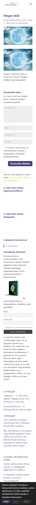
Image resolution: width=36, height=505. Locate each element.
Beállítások (26, 501)
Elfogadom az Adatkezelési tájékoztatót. (19, 327)
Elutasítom (16, 501)
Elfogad (6, 501)
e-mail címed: (8, 319)
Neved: (6, 312)
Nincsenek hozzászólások (17, 23)
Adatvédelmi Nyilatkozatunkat (11, 497)
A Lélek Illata (11, 246)
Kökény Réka (15, 20)
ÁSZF (21, 470)
